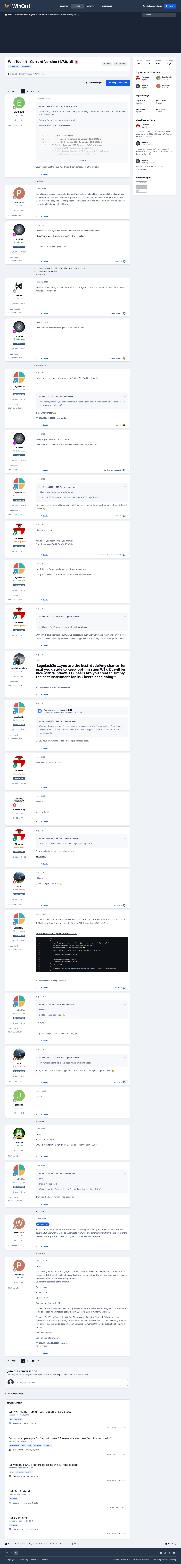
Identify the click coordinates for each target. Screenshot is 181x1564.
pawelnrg (19, 202)
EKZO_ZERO (19, 112)
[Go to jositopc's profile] (19, 1095)
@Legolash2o (42, 1224)
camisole (19, 1142)
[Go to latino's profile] (19, 286)
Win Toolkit (39, 74)
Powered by (164, 1560)
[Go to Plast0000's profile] (10, 1476)
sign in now (62, 1374)
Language (10, 1560)
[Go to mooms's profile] (19, 230)
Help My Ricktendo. (20, 1491)
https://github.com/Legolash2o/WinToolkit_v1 (56, 933)
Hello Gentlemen (19, 1517)
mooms (19, 239)
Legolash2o (19, 386)
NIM (70, 710)
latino (19, 295)
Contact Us (35, 1560)
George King (19, 809)
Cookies (45, 1560)
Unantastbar (69, 106)
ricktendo (16, 1503)
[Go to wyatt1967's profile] (19, 1223)
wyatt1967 (19, 1232)
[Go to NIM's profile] (19, 877)
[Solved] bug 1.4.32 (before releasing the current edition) (43, 1464)
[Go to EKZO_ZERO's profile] (19, 103)
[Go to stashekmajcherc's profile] (19, 659)
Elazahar (12, 1494)
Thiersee (19, 538)
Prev (13, 91)
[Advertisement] (90, 35)
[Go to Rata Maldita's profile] (10, 1450)
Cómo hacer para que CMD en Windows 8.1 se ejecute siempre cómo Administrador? (60, 1438)
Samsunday (13, 1415)
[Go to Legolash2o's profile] (19, 377)
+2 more (46, 1445)
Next (32, 91)
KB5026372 (41, 856)
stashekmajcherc (115, 313)
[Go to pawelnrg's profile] (19, 193)
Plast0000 (13, 1468)
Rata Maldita (14, 1441)
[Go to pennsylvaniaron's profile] (10, 1423)
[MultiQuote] (36, 174)
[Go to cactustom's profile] (10, 1529)
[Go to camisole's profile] (19, 1133)
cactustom (13, 1521)
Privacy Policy (23, 1560)
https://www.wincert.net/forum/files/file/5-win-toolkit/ (60, 236)
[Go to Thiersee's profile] (19, 529)
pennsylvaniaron (19, 1423)
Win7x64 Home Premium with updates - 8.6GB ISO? (40, 1411)
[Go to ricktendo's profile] (10, 1503)
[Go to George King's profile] (19, 800)
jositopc (19, 1105)
